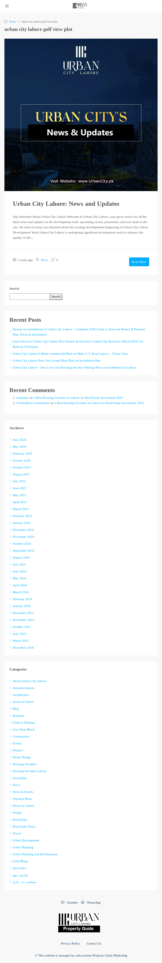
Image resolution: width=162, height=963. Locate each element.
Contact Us (94, 943)
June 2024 (19, 571)
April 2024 (20, 585)
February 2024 (22, 599)
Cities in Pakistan (24, 722)
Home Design (22, 757)
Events (17, 743)
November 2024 (23, 536)
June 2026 (19, 439)
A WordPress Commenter (32, 403)
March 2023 (21, 640)
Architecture (21, 695)
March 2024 (21, 592)
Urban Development (26, 840)
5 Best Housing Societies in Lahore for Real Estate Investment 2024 (78, 397)
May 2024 (19, 578)
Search (14, 288)
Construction (21, 736)
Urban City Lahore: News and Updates (66, 203)
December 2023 (23, 613)
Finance (18, 750)
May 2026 (19, 446)
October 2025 (22, 467)
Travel (17, 833)
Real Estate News (24, 826)
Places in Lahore (23, 805)
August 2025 (21, 474)
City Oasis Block (24, 729)
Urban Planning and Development (35, 854)
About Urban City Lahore (29, 681)
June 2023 (19, 633)
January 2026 (22, 460)
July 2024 (19, 564)
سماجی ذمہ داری (24, 882)
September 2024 (23, 550)
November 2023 (23, 620)
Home (12, 21)
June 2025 (19, 488)
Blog (16, 708)
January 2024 (22, 606)
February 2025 (22, 516)
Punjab (17, 812)
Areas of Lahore (23, 701)
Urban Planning (23, 847)
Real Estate (20, 819)
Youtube (72, 902)
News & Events (23, 792)
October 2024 (22, 543)
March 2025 (21, 509)
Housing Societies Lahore (29, 771)
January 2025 (22, 523)
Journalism (20, 778)
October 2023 (22, 626)
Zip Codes (19, 868)
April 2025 (20, 502)
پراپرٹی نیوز (20, 875)
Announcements (23, 688)
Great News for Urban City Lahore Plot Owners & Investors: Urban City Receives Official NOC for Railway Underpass (78, 344)
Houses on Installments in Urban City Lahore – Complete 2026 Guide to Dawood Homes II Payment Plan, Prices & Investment (79, 332)
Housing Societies (24, 764)
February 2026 (22, 453)
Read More (139, 262)
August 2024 (21, 557)
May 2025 (19, 495)
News (44, 260)
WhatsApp (93, 902)
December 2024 (23, 529)
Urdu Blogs (20, 861)
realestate (22, 397)
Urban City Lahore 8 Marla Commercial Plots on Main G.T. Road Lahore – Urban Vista (70, 353)
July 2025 (19, 481)
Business (18, 715)
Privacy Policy (70, 943)
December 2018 (23, 647)
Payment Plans (22, 798)
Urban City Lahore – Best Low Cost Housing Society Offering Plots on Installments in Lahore (74, 367)
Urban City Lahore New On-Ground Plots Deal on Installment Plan (57, 360)
